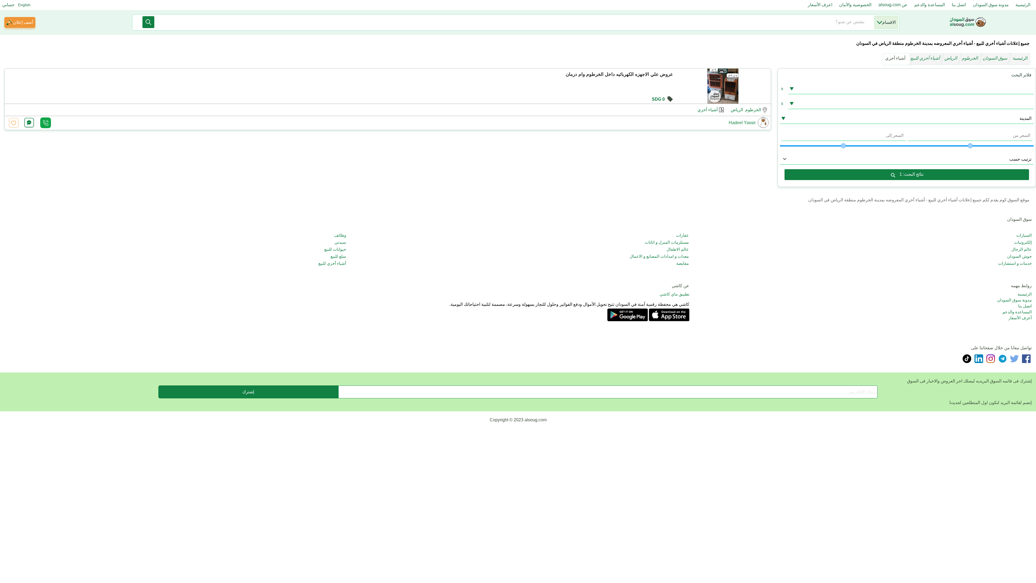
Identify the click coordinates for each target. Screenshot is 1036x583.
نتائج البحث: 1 (911, 174)
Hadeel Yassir (742, 122)
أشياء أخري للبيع (926, 58)
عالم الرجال (1021, 249)
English (24, 5)
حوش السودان (1019, 256)
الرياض (951, 58)
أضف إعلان (23, 22)
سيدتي (340, 242)
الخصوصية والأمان (855, 4)
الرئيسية (1022, 4)
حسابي (8, 4)
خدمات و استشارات (1015, 263)
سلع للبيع (338, 256)
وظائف (340, 235)
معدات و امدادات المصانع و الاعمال (659, 256)
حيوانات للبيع (335, 249)
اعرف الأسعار (820, 4)
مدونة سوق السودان (991, 4)
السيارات (1024, 235)
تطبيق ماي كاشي (674, 294)
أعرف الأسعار (1020, 318)
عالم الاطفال (678, 249)
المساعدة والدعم (929, 4)
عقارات (682, 235)
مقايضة (682, 263)
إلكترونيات (1023, 242)
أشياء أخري (707, 110)
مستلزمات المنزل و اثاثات (667, 242)
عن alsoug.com (893, 4)
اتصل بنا (959, 4)
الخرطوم (970, 58)
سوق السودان (995, 58)
